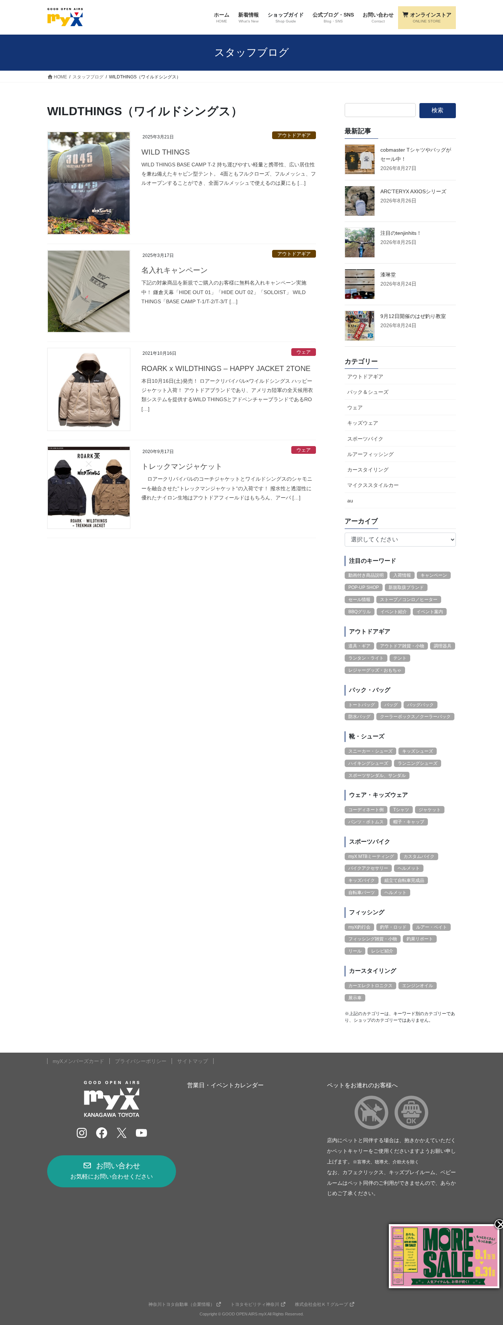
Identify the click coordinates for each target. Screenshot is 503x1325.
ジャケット (430, 809)
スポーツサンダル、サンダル (377, 775)
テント (400, 658)
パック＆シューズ (367, 392)
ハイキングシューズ (368, 763)
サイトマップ (192, 1061)
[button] (111, 1171)
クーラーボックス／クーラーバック (415, 716)
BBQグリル (359, 611)
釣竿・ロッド (393, 927)
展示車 (355, 997)
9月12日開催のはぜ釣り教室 (413, 316)
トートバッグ (361, 704)
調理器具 (442, 646)
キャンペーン (434, 575)
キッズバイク (361, 880)
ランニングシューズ (417, 763)
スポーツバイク (365, 439)
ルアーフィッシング (370, 454)
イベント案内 (429, 611)
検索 (437, 110)
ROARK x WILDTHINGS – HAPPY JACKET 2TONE (225, 368)
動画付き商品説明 (366, 575)
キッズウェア (362, 423)
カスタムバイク (419, 856)
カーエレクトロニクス (370, 985)
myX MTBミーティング (371, 856)
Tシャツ (401, 809)
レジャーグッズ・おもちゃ (374, 670)
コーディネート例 (366, 809)
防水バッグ (359, 716)
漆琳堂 (388, 275)
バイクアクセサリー (368, 868)
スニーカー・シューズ (370, 751)
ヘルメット (409, 868)
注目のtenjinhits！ (401, 233)
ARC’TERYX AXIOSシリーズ (413, 191)
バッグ (391, 704)
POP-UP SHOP (363, 587)
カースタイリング (367, 470)
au (350, 501)
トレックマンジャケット (181, 466)
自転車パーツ (361, 892)
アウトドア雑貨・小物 (402, 646)
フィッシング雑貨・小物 (372, 938)
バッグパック (420, 704)
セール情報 (359, 599)
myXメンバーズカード (78, 1061)
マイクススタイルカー (373, 485)
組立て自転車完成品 (404, 880)
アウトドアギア (294, 135)
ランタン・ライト (366, 658)
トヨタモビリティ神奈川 (255, 1304)
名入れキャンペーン (174, 270)
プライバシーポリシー (140, 1061)
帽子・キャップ (408, 821)
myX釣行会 (359, 927)
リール (355, 951)
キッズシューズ (417, 751)
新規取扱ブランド (406, 587)
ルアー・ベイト (431, 927)
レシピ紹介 (382, 951)
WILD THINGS (165, 152)
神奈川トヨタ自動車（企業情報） (181, 1304)
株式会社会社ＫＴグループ (321, 1304)
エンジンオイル (417, 985)
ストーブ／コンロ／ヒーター (408, 599)
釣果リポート (420, 938)
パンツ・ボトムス (366, 821)
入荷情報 (402, 575)
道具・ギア (359, 646)
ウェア (303, 352)
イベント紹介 (393, 611)
